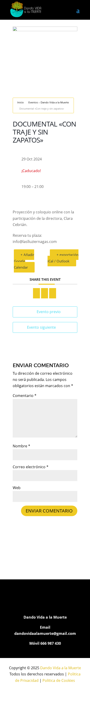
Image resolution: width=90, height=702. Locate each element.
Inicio (20, 102)
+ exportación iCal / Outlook (63, 257)
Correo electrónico (30, 466)
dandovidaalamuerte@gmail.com (45, 633)
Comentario (24, 395)
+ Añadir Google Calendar (24, 260)
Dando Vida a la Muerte (60, 667)
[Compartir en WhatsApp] (44, 293)
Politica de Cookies (58, 680)
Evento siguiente (41, 327)
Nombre (21, 446)
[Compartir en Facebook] (36, 293)
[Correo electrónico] (52, 293)
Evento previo (49, 311)
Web (17, 487)
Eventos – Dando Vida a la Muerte (48, 102)
